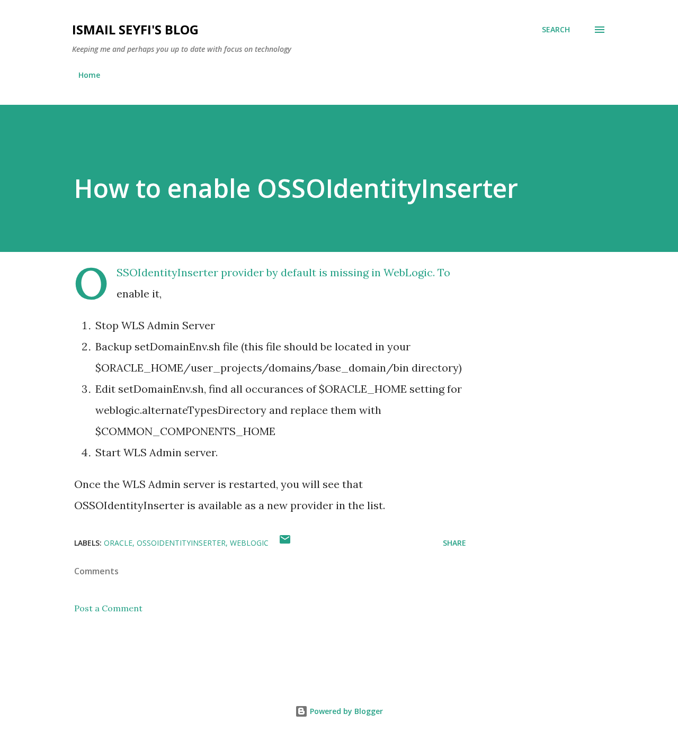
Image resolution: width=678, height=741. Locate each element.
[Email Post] (285, 543)
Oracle (118, 543)
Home (89, 75)
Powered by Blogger (345, 711)
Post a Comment (108, 608)
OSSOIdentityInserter (181, 543)
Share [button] (454, 543)
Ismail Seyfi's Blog (135, 29)
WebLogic (249, 543)
